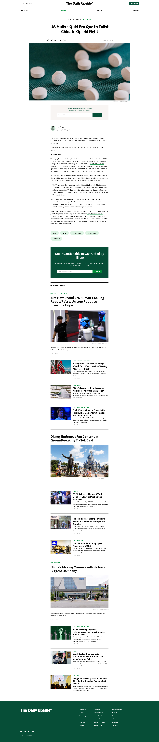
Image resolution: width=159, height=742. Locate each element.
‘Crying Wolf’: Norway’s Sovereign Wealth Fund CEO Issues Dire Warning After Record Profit (90, 366)
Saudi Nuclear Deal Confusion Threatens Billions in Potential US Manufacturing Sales (88, 656)
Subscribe (97, 115)
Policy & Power (24, 10)
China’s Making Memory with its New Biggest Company (78, 569)
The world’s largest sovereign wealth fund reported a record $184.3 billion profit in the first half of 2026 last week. (89, 373)
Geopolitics (63, 10)
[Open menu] (26, 3)
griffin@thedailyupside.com (65, 130)
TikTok (64, 233)
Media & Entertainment (59, 432)
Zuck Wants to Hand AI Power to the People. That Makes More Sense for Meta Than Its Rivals (89, 413)
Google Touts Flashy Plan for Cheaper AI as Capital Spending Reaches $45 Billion (90, 681)
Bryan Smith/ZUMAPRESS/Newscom (101, 478)
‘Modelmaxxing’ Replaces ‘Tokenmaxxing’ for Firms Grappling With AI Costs (89, 632)
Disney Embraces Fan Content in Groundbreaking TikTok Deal (74, 438)
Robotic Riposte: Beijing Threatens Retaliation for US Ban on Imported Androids (89, 521)
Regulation (136, 10)
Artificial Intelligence (59, 293)
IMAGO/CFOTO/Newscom (103, 609)
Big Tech (76, 675)
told (52, 181)
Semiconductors (78, 540)
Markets (75, 491)
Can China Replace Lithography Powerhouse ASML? (87, 544)
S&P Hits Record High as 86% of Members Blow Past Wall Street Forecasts (87, 497)
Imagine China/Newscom (103, 343)
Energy (75, 651)
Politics (99, 10)
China (54, 233)
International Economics (81, 360)
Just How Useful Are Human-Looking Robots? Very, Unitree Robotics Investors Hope (77, 301)
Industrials (77, 385)
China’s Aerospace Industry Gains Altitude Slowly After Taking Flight (88, 389)
